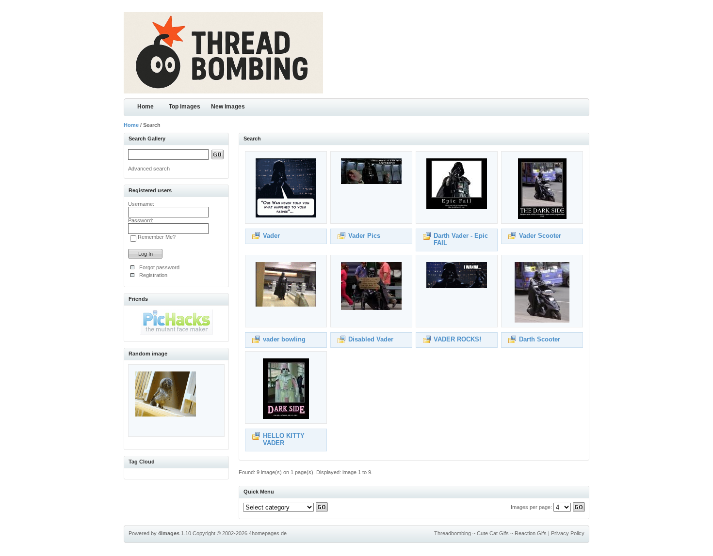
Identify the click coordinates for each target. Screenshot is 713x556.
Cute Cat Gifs (493, 533)
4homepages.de (268, 533)
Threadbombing (452, 533)
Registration (153, 275)
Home (145, 106)
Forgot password (159, 267)
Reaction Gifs (531, 533)
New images (228, 106)
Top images (184, 106)
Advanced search (149, 168)
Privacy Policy (567, 533)
